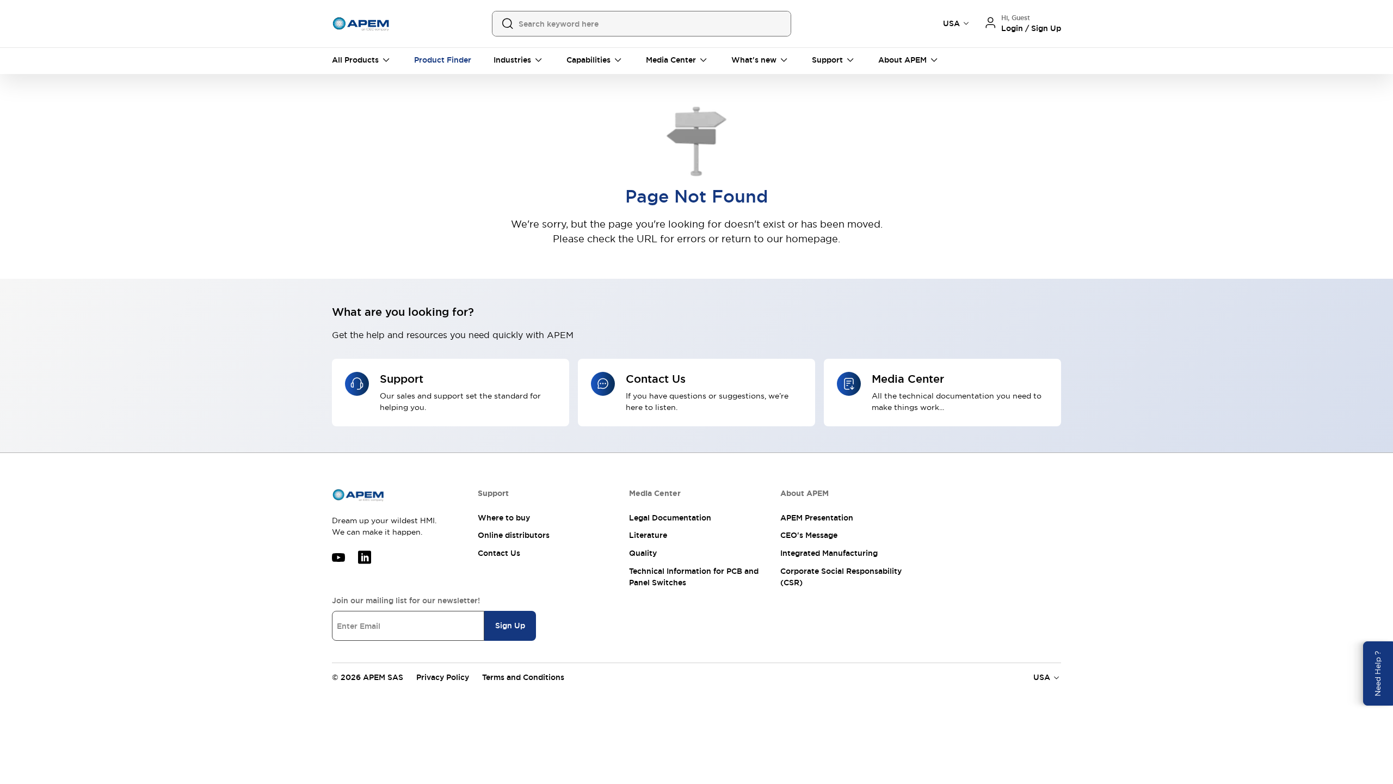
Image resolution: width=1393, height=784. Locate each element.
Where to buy (504, 518)
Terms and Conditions (523, 677)
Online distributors (514, 535)
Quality (643, 553)
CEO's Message (808, 535)
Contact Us (499, 553)
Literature (648, 535)
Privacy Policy (442, 677)
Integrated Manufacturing (829, 553)
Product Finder (442, 60)
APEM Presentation (816, 518)
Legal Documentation (670, 518)
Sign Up (510, 625)
